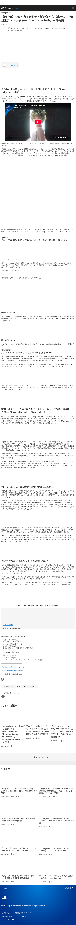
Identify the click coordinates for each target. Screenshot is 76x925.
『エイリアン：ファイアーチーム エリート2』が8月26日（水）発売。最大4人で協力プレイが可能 (19, 791)
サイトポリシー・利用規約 (11, 913)
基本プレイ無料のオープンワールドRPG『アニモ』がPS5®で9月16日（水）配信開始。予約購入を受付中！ (37, 730)
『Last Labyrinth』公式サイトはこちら (14, 667)
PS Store (13, 686)
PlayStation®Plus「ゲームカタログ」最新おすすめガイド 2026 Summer (56, 877)
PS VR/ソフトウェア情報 (28, 686)
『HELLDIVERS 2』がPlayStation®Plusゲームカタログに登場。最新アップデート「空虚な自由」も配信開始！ (62, 731)
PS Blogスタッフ (13, 65)
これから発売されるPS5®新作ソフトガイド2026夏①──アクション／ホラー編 (55, 849)
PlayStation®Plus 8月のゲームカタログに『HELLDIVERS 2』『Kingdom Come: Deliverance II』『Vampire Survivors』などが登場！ (12, 734)
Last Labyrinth (8, 625)
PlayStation (11, 8)
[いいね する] (12, 746)
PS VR (18, 686)
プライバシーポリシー (28, 913)
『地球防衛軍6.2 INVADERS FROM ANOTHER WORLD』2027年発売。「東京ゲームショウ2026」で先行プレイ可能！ (56, 791)
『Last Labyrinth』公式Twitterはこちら (14, 671)
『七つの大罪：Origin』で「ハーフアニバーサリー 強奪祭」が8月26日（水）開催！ (19, 849)
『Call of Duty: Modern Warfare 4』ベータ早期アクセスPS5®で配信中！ (18, 819)
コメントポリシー (8, 920)
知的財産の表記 (7, 916)
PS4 (37, 686)
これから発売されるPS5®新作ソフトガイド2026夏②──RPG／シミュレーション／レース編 (56, 820)
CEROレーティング (27, 916)
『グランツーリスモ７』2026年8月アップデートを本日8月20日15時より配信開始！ (18, 877)
